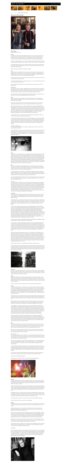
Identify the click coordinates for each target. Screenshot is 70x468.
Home (12, 12)
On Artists (28, 7)
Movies (15, 7)
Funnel (42, 7)
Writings (21, 7)
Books (35, 7)
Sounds (48, 7)
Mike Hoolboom (18, 4)
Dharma (55, 7)
